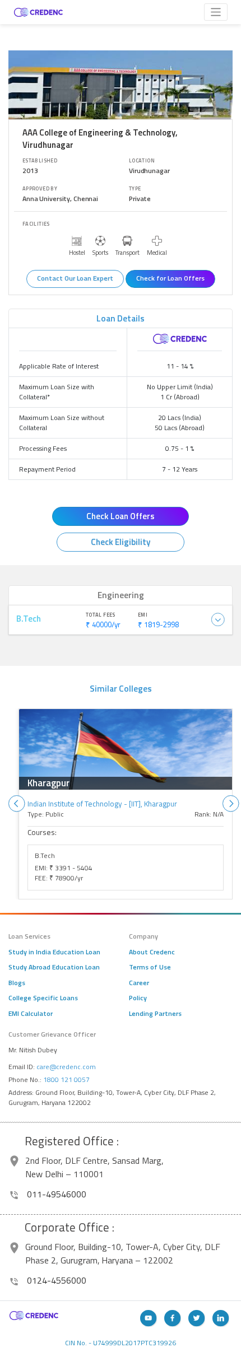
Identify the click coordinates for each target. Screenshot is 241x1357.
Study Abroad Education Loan (54, 967)
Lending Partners (155, 1014)
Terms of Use (150, 967)
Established (39, 161)
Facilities (36, 224)
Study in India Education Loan (54, 952)
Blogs (16, 983)
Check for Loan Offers (170, 278)
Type (135, 189)
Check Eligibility (120, 541)
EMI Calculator (30, 1014)
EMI (142, 615)
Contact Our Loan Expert (75, 278)
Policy (138, 998)
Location (142, 161)
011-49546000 (55, 1194)
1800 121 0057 (66, 1079)
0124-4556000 (55, 1280)
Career (139, 983)
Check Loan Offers (120, 516)
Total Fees (100, 615)
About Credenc (152, 952)
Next (231, 803)
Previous (16, 803)
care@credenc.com (66, 1066)
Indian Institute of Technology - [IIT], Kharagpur (102, 803)
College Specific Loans (43, 998)
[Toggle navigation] (216, 12)
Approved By (39, 189)
